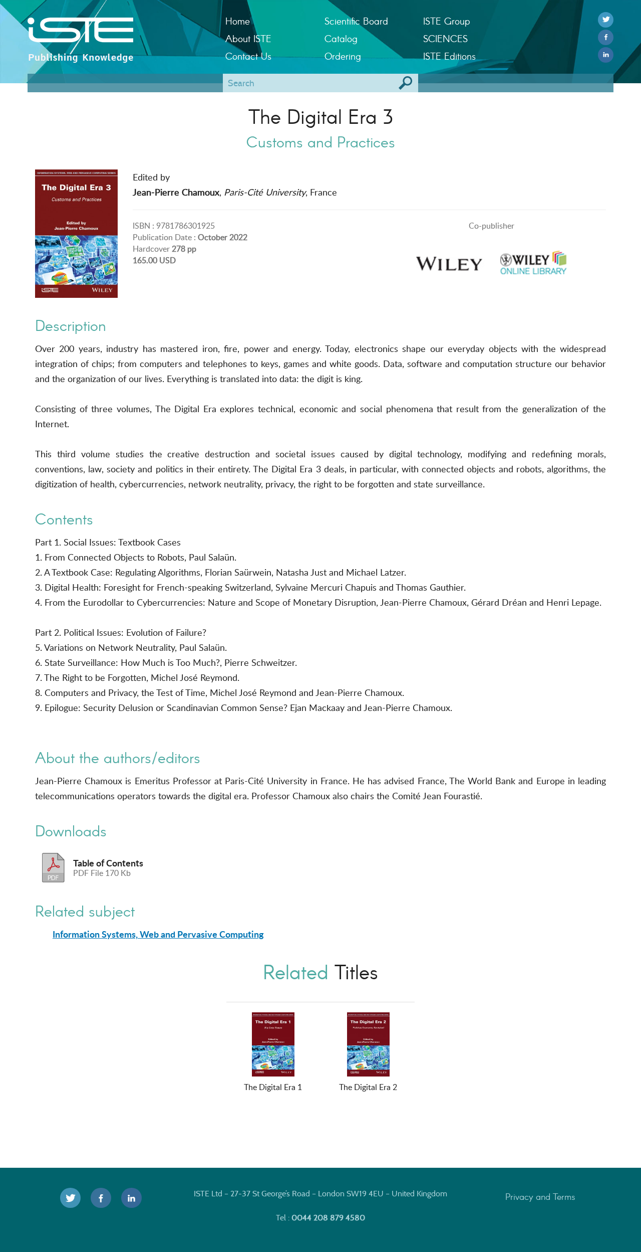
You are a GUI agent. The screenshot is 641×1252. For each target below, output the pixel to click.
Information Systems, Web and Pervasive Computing (158, 934)
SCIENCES (445, 38)
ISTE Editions (449, 56)
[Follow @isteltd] (605, 20)
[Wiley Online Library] (533, 259)
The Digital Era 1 (273, 1087)
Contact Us (248, 56)
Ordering (343, 56)
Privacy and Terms (540, 1196)
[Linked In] (605, 55)
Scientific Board (356, 21)
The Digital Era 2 (368, 1087)
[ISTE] (119, 30)
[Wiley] (449, 259)
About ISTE (248, 38)
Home (237, 21)
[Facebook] (605, 37)
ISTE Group (446, 21)
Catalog (341, 38)
